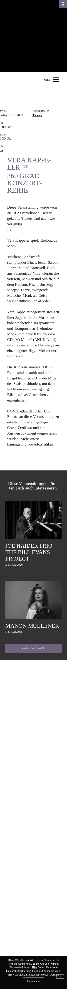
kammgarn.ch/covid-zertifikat (30, 444)
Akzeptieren (33, 981)
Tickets (37, 115)
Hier (34, 967)
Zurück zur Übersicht (33, 648)
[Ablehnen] (60, 976)
